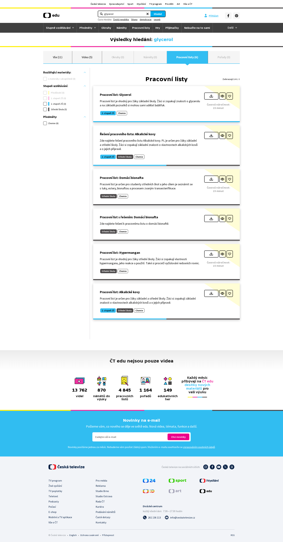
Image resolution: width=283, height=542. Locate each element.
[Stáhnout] (211, 96)
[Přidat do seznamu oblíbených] (229, 96)
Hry (157, 27)
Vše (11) (57, 57)
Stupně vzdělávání (58, 27)
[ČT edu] (51, 16)
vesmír (157, 19)
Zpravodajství (116, 3)
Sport (130, 3)
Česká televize (98, 3)
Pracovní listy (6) (187, 57)
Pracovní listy (141, 27)
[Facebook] (228, 15)
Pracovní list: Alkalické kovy (120, 292)
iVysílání (141, 3)
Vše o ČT (187, 3)
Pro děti (169, 3)
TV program (155, 3)
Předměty (85, 27)
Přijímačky (172, 27)
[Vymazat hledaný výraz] (148, 14)
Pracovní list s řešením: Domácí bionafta (129, 217)
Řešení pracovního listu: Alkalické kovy (127, 134)
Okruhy (106, 27)
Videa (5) (87, 57)
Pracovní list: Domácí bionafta (121, 178)
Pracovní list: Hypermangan (120, 252)
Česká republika (121, 19)
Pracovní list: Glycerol (115, 95)
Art (178, 3)
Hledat (158, 14)
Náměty (122, 27)
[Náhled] (222, 96)
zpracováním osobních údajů (199, 447)
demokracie (145, 19)
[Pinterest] (236, 15)
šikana (134, 19)
